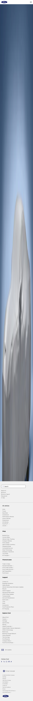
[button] (9, 671)
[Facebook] (1, 661)
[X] (4, 661)
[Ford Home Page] (6, 697)
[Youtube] (6, 661)
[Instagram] (9, 661)
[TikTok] (11, 661)
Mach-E (3, 490)
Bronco (3, 492)
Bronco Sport (5, 494)
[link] (4, 676)
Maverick (4, 496)
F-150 (3, 498)
